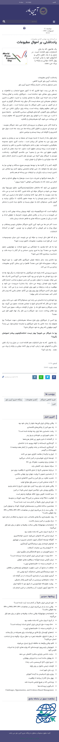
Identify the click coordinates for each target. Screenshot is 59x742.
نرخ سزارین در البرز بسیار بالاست (41, 521)
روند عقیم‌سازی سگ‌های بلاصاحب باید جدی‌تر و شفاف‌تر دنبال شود (28, 517)
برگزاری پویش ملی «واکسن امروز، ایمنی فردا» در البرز (33, 490)
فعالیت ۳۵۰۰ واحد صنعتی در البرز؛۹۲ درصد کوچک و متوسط (31, 498)
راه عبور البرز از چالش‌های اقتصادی (40, 427)
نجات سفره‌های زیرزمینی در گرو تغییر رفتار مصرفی (34, 580)
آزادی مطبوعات (31, 399)
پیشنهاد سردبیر (48, 596)
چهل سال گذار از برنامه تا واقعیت (41, 678)
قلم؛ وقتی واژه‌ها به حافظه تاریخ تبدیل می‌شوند (35, 643)
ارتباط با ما (28, 2)
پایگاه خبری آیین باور (14, 399)
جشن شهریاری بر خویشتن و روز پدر (40, 435)
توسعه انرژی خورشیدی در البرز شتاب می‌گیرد (36, 458)
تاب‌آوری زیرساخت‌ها (46, 686)
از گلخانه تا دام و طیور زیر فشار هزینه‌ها (38, 439)
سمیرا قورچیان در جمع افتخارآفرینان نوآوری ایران (35, 552)
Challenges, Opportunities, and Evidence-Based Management (29, 690)
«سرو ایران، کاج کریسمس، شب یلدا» (39, 662)
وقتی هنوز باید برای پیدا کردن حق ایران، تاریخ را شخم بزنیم (31, 486)
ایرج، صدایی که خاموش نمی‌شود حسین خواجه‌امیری (34, 536)
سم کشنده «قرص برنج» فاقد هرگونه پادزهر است (35, 494)
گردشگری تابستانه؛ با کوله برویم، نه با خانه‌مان (36, 443)
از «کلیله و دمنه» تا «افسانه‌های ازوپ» (38, 564)
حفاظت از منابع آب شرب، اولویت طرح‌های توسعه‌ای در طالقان (30, 568)
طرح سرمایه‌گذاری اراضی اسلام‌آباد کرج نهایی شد (35, 572)
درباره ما (21, 2)
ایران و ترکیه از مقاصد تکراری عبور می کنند (37, 454)
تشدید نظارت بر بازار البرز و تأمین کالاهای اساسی (35, 478)
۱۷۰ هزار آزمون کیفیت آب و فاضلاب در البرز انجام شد (33, 588)
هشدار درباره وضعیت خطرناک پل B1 (40, 462)
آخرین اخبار (50, 416)
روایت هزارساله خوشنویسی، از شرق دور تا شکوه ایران (33, 584)
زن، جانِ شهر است (47, 670)
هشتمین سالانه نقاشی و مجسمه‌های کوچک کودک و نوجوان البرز (29, 506)
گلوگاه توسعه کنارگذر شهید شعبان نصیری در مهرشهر (33, 540)
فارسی (54, 2)
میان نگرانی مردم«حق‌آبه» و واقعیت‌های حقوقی (35, 560)
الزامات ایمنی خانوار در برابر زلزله (42, 666)
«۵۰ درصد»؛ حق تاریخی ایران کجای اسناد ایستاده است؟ (32, 556)
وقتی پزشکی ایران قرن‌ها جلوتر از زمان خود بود (36, 423)
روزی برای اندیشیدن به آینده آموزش (40, 674)
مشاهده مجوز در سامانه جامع (42, 698)
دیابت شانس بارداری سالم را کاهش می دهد (36, 654)
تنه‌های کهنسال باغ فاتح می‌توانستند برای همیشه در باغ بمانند (30, 632)
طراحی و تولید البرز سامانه (29, 738)
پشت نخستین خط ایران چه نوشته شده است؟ (36, 431)
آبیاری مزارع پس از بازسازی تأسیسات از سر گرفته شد (33, 576)
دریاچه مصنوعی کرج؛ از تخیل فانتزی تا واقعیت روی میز (32, 470)
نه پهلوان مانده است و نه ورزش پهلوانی (38, 658)
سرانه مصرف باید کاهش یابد (43, 466)
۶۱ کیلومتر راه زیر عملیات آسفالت (40, 548)
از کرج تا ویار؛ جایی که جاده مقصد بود (39, 532)
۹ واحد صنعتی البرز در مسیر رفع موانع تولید (37, 482)
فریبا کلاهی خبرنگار (48, 399)
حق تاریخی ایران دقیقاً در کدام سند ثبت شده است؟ (34, 502)
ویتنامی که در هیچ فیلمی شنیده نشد (39, 682)
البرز (53, 404)
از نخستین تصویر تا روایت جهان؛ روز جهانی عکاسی (34, 474)
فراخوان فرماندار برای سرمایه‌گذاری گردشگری (37, 544)
